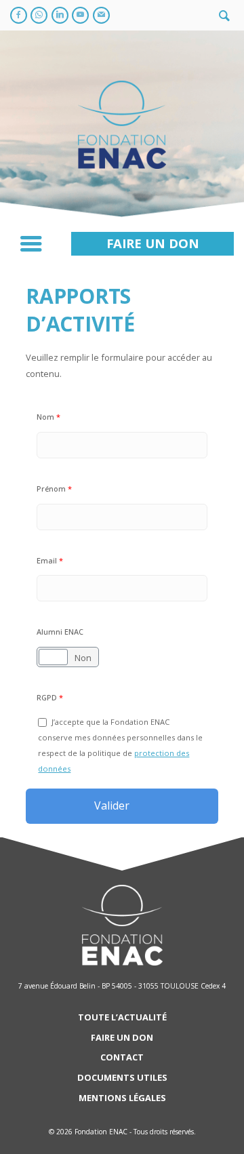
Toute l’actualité (122, 1017)
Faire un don (122, 1037)
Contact (122, 1057)
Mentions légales (122, 1098)
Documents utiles (122, 1077)
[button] (152, 243)
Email (50, 560)
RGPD (50, 697)
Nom (48, 417)
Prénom (54, 488)
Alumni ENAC (60, 631)
